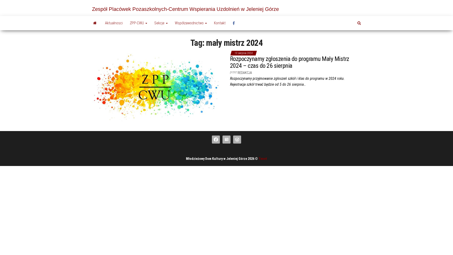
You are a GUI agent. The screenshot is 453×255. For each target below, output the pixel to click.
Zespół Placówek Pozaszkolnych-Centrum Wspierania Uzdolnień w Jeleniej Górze (185, 9)
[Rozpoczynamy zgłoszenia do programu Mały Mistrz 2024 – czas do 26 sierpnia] (157, 87)
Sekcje (159, 23)
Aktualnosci (114, 23)
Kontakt (220, 23)
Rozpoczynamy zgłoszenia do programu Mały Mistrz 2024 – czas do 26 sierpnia (289, 62)
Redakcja (245, 73)
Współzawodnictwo (190, 23)
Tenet (263, 159)
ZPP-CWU (137, 23)
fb (235, 23)
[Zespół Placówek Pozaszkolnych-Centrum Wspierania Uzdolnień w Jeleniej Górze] (94, 23)
